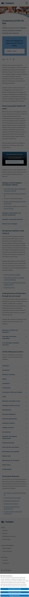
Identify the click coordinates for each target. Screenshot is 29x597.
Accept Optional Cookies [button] (14, 589)
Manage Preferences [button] (14, 595)
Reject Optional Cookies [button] (14, 592)
